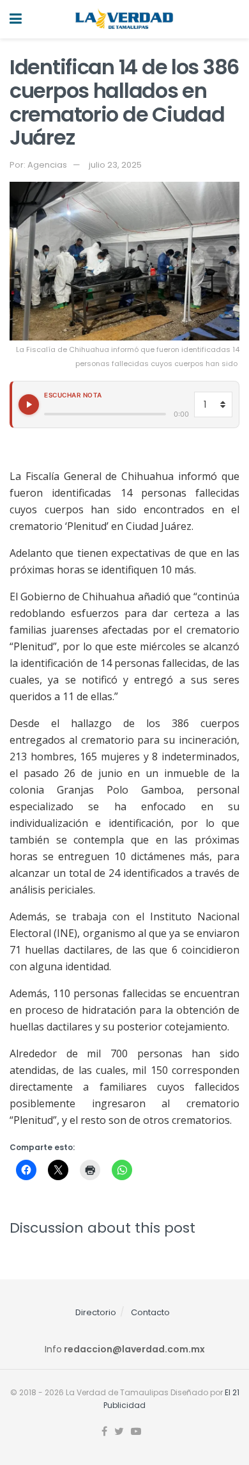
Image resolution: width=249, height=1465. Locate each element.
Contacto (150, 1312)
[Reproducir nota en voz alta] (29, 404)
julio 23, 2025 (115, 165)
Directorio (95, 1312)
